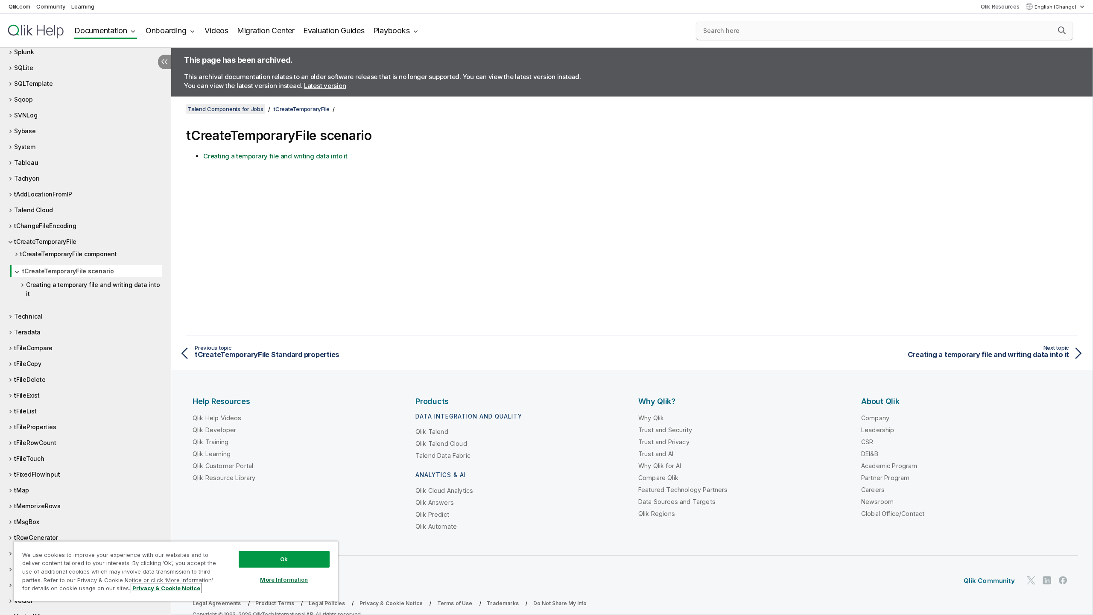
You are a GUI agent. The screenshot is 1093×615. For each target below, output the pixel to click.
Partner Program (885, 477)
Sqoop (23, 99)
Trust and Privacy (664, 441)
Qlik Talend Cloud (441, 443)
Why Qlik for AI (659, 465)
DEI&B (869, 453)
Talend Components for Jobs (225, 108)
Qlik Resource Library (224, 477)
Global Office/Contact (892, 513)
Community (51, 6)
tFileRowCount (35, 442)
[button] (1061, 30)
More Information (284, 579)
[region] (176, 571)
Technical (28, 316)
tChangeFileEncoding (45, 225)
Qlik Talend (431, 431)
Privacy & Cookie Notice (391, 603)
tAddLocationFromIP (43, 194)
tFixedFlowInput (37, 474)
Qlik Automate (436, 526)
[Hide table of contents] (164, 62)
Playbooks (391, 30)
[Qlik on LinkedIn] (1046, 580)
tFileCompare (33, 347)
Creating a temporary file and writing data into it (93, 289)
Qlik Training (210, 441)
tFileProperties (35, 426)
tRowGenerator (36, 537)
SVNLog (26, 115)
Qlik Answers (434, 502)
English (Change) (1056, 7)
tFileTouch (29, 458)
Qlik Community (989, 581)
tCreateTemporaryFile (45, 241)
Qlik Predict (432, 514)
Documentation (100, 30)
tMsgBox (26, 521)
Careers (873, 489)
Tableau (26, 162)
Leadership (877, 429)
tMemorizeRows (37, 506)
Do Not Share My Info (560, 603)
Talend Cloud (33, 210)
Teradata (27, 332)
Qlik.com (19, 6)
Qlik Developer (214, 429)
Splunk (24, 52)
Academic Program (889, 465)
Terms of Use (455, 603)
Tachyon (26, 178)
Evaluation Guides (334, 30)
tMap (21, 490)
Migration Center (266, 30)
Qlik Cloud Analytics (444, 490)
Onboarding (166, 30)
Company (875, 418)
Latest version (325, 86)
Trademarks (503, 603)
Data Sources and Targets (677, 501)
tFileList (25, 411)
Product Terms (274, 603)
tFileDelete (29, 379)
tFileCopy (27, 363)
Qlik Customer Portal (223, 465)
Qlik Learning (212, 453)
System (24, 146)
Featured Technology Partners (683, 489)
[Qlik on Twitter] (1031, 580)
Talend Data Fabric (443, 455)
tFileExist (27, 395)
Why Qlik (651, 418)
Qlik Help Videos (217, 418)
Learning (82, 6)
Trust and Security (665, 429)
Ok (284, 559)
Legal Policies (327, 603)
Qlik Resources (1000, 6)
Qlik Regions (656, 513)
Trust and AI (655, 453)
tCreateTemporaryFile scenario (68, 271)
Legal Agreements (217, 603)
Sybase (25, 131)
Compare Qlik (658, 477)
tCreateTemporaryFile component (68, 254)
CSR (867, 441)
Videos (216, 30)
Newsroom (877, 501)
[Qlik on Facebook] (1063, 580)
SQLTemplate (33, 83)
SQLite (23, 67)
